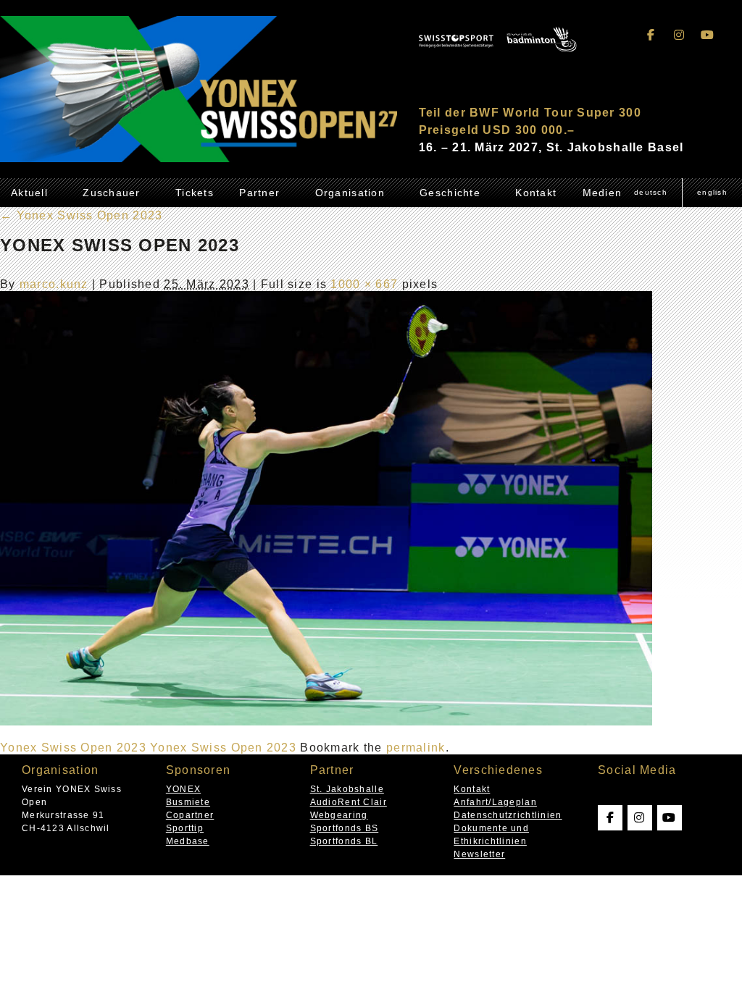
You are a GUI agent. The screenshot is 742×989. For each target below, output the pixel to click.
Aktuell (29, 192)
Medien (602, 192)
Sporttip (185, 828)
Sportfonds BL (344, 841)
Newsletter (479, 854)
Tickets (194, 192)
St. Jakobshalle (347, 789)
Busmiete (188, 802)
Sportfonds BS (344, 828)
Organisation (350, 192)
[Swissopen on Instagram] (679, 35)
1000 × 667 (364, 284)
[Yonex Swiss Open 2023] (326, 721)
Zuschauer (112, 192)
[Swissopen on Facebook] (651, 35)
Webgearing (339, 815)
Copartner (190, 815)
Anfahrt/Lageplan (495, 802)
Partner (259, 192)
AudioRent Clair (348, 802)
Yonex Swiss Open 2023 (81, 215)
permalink (416, 747)
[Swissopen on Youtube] (707, 35)
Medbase (187, 841)
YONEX (183, 789)
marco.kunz (54, 284)
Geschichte (450, 192)
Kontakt (535, 192)
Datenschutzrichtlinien (508, 815)
